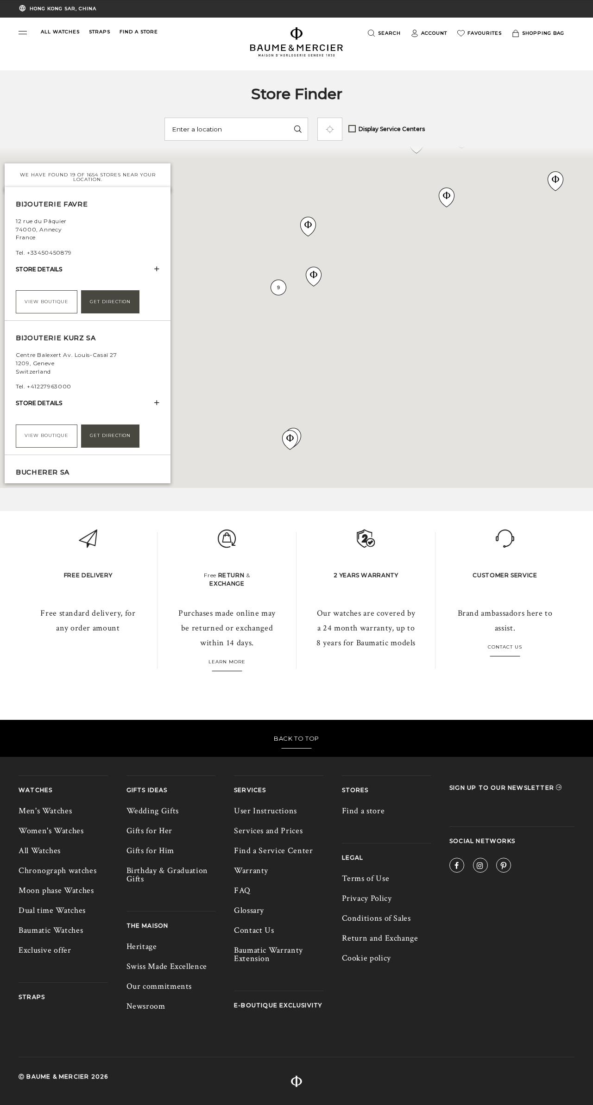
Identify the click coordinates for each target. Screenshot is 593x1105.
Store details (39, 269)
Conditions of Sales (376, 918)
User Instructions (265, 810)
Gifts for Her (149, 830)
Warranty (251, 870)
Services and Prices (268, 830)
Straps (32, 996)
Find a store (363, 810)
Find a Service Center (273, 850)
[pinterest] (503, 866)
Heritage (141, 946)
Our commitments (159, 986)
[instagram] (480, 866)
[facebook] (456, 866)
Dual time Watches (52, 910)
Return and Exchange (380, 938)
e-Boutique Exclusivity (278, 1005)
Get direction (110, 301)
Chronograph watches (57, 870)
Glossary (249, 910)
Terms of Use (366, 878)
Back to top (296, 738)
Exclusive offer (45, 950)
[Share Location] (329, 129)
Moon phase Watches (56, 890)
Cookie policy (366, 958)
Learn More (227, 662)
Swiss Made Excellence (166, 966)
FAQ (242, 890)
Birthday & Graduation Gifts (167, 874)
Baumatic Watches (51, 930)
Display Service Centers (392, 128)
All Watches (40, 850)
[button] (23, 32)
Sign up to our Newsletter (502, 787)
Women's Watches (51, 830)
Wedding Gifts (152, 810)
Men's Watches (45, 810)
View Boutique (47, 301)
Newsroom (145, 1006)
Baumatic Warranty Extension (268, 954)
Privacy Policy (367, 898)
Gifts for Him (150, 850)
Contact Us (505, 647)
